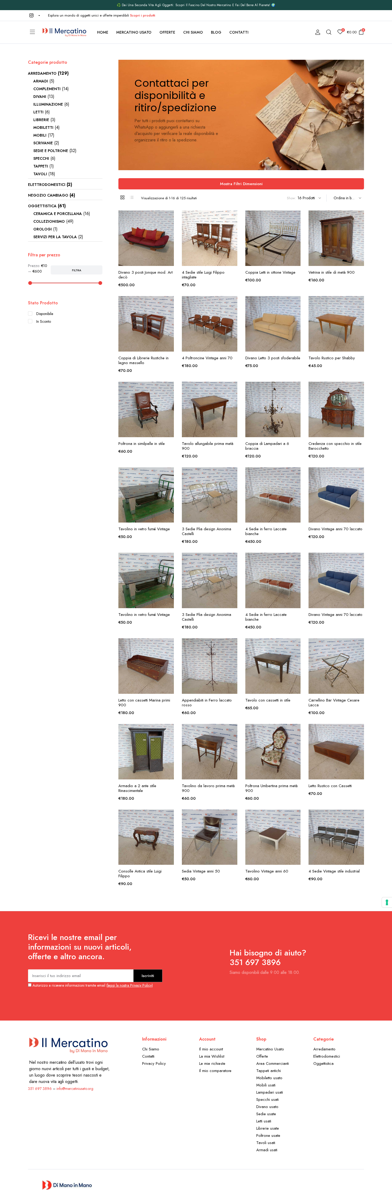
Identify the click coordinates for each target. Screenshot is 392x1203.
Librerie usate (267, 1128)
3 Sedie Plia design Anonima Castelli (206, 531)
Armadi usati (266, 1150)
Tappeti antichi (268, 1071)
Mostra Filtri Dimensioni (241, 184)
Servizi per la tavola (55, 237)
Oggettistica (42, 206)
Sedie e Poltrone (50, 150)
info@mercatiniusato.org (75, 1088)
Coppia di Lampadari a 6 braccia (267, 446)
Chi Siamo (193, 32)
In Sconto (43, 321)
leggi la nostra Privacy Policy (129, 985)
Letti (38, 112)
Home (102, 32)
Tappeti (40, 166)
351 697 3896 (40, 1088)
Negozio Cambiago (48, 195)
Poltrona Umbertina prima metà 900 (271, 788)
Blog (216, 32)
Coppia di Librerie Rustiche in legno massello (143, 360)
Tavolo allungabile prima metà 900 (207, 446)
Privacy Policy (154, 1063)
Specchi (41, 158)
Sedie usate (266, 1114)
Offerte (167, 32)
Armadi (40, 81)
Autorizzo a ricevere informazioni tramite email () (92, 985)
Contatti (239, 32)
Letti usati (263, 1121)
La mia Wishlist (211, 1056)
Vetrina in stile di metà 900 (332, 272)
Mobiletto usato (269, 1078)
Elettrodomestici (46, 184)
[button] (34, 15)
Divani (39, 96)
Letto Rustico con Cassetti (330, 786)
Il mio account (211, 1049)
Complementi (47, 88)
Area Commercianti (272, 1063)
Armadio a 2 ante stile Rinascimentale (137, 788)
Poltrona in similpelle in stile (141, 444)
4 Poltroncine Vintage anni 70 (207, 358)
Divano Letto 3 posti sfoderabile (272, 358)
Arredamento (42, 73)
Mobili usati (265, 1085)
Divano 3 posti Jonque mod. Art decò (145, 274)
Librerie (41, 119)
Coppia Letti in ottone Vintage (270, 272)
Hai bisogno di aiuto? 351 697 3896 (268, 957)
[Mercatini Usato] (64, 32)
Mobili (39, 135)
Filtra (76, 270)
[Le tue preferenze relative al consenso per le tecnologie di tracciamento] (387, 902)
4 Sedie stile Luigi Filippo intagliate (203, 274)
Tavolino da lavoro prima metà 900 (208, 788)
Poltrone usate (268, 1135)
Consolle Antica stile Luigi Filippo (140, 873)
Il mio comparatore (215, 1071)
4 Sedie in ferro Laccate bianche (266, 531)
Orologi (42, 229)
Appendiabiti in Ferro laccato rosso (207, 702)
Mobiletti (43, 127)
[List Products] (132, 197)
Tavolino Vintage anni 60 (266, 871)
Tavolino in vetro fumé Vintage (144, 529)
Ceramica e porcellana (57, 213)
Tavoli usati (265, 1143)
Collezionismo (49, 221)
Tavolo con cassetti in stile (267, 700)
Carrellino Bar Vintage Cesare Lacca (334, 702)
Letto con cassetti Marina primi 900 (144, 702)
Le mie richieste (212, 1063)
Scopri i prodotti (142, 15)
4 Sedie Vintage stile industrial (334, 871)
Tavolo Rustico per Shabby (332, 358)
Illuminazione (48, 104)
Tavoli (40, 174)
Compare (169, 240)
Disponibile (44, 313)
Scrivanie (43, 143)
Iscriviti (148, 976)
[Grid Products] (122, 197)
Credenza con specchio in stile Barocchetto (335, 446)
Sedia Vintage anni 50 (201, 871)
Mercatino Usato (134, 32)
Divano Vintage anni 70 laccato (335, 529)
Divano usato (267, 1107)
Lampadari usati (269, 1092)
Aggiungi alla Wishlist (169, 217)
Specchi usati (267, 1099)
